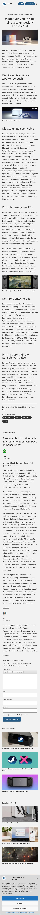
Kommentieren (27, 14)
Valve (5, 421)
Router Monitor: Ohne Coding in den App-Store (16, 843)
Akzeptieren (20, 898)
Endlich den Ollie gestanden (10, 823)
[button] (37, 878)
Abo (21, 4)
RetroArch (29, 196)
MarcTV (9, 4)
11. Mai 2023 (6, 620)
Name (5, 691)
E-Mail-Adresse (8, 699)
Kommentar (7, 669)
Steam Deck (27, 417)
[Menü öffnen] (37, 4)
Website (5, 707)
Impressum (31, 912)
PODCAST (30, 4)
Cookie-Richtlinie (10, 912)
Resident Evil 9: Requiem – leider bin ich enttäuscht (17, 863)
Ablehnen (20, 903)
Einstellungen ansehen (20, 908)
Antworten (6, 608)
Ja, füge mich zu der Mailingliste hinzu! (16, 715)
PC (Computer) (8, 417)
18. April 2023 (6, 458)
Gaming (10, 14)
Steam (18, 417)
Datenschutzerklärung (21, 912)
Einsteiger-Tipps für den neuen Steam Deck (15, 791)
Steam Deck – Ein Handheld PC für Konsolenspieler (17, 749)
